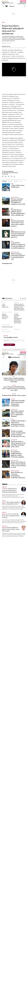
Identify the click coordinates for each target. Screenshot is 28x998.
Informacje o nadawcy (19, 308)
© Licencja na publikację (7, 171)
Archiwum (4, 318)
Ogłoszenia (4, 315)
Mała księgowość (18, 318)
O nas (3, 304)
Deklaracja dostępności (19, 309)
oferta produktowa (6, 331)
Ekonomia (12, 6)
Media (3, 22)
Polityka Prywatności (18, 304)
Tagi (21, 181)
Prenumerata (5, 317)
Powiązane (4, 181)
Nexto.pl (16, 317)
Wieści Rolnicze (17, 321)
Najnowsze (16, 181)
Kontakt (4, 305)
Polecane (10, 181)
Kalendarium (17, 329)
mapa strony (5, 329)
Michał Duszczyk (6, 46)
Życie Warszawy (17, 322)
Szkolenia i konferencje (7, 326)
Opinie (4, 484)
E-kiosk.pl (16, 314)
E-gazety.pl (16, 315)
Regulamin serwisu (18, 307)
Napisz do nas (5, 307)
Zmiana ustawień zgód (19, 305)
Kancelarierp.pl (17, 319)
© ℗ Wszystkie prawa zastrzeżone (10, 172)
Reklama (4, 314)
